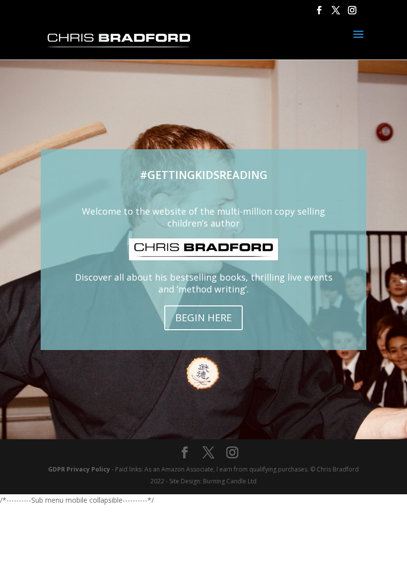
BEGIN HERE (203, 317)
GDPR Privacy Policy (79, 469)
